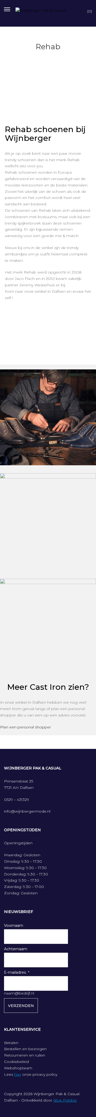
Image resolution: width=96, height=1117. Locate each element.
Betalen (11, 1042)
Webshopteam (18, 1068)
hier (17, 1074)
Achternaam (15, 949)
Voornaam (13, 925)
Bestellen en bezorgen (25, 1048)
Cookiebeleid (16, 1061)
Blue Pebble (65, 1100)
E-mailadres (15, 972)
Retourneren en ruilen (24, 1055)
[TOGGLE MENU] (7, 9)
